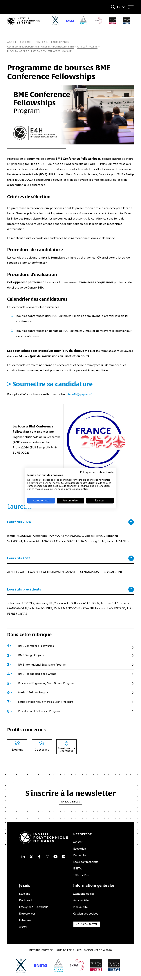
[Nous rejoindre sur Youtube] (55, 856)
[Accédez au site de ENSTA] (40, 965)
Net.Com (99, 950)
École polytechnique (85, 862)
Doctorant (25, 900)
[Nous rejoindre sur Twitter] (31, 856)
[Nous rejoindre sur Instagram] (47, 856)
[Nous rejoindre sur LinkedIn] (23, 856)
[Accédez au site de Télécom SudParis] (114, 965)
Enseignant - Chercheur (33, 907)
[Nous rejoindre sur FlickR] (63, 856)
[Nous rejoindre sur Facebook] (39, 856)
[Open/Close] (130, 7)
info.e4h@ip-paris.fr (79, 394)
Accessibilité (81, 900)
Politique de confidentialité (97, 472)
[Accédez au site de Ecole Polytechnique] (21, 965)
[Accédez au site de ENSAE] (77, 965)
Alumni (23, 927)
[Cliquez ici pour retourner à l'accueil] (23, 21)
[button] (121, 7)
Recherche (79, 855)
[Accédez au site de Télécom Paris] (96, 965)
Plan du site (80, 907)
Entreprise (25, 920)
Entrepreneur (27, 913)
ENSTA (77, 868)
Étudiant (24, 894)
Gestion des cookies (85, 913)
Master (77, 842)
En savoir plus (70, 801)
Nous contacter (87, 924)
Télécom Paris (81, 875)
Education (79, 849)
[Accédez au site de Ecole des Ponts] (58, 965)
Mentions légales (83, 894)
